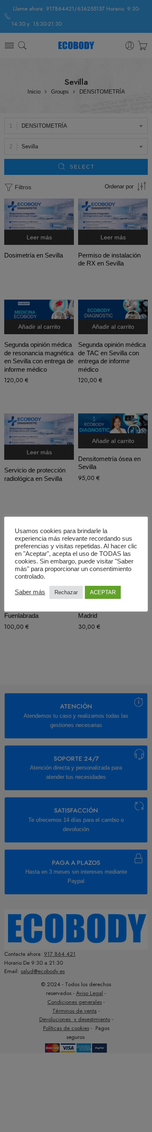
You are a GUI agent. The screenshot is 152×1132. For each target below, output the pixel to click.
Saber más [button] (30, 592)
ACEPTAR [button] (103, 592)
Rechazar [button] (66, 592)
